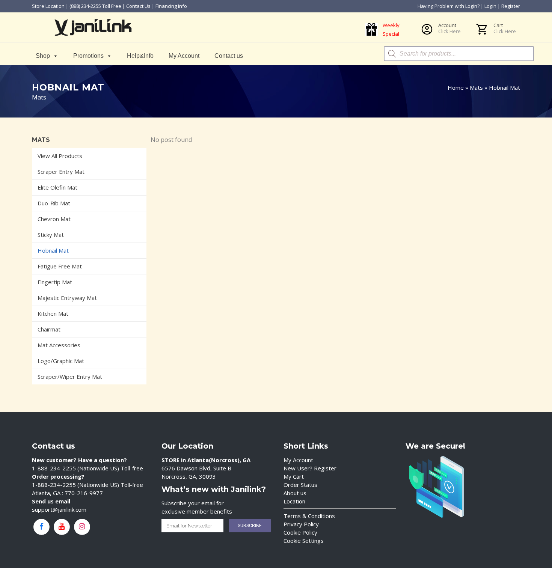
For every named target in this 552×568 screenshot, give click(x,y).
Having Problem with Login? (449, 6)
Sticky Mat (51, 234)
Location (294, 501)
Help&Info (140, 56)
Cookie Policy (300, 532)
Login (490, 6)
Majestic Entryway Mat (67, 297)
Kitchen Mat (53, 313)
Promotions (88, 56)
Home (456, 87)
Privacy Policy (301, 524)
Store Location (48, 6)
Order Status (300, 484)
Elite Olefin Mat (57, 187)
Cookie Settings (304, 540)
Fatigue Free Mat (60, 266)
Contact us (228, 56)
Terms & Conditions (309, 516)
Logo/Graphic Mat (61, 361)
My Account (184, 56)
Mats (476, 87)
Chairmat (49, 329)
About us (295, 493)
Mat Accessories (59, 345)
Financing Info (171, 6)
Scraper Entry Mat (61, 171)
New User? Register (310, 468)
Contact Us (138, 6)
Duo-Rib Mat (54, 203)
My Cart (294, 476)
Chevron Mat (54, 219)
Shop (43, 56)
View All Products (60, 156)
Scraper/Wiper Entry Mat (70, 376)
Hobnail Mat (53, 250)
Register (510, 6)
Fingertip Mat (55, 282)
